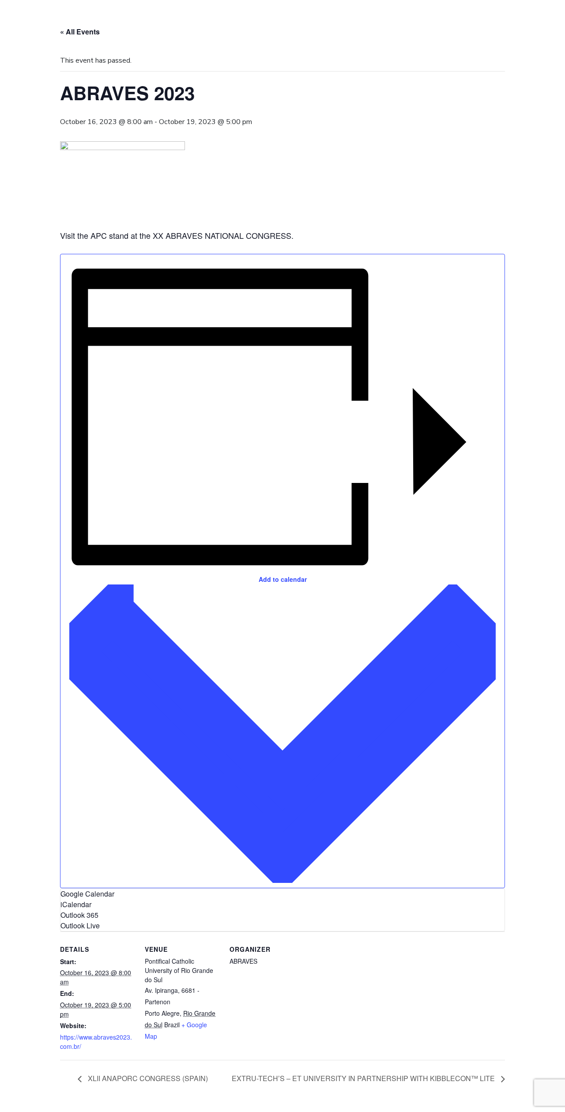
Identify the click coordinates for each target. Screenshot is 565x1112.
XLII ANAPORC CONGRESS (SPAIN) (147, 1078)
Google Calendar (87, 894)
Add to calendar (283, 579)
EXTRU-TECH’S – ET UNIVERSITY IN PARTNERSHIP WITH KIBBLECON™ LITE (364, 1078)
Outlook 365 (79, 915)
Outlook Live (80, 925)
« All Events (80, 31)
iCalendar (75, 904)
